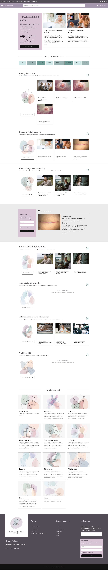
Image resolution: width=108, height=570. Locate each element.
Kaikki (57, 535)
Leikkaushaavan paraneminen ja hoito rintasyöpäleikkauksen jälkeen (80, 158)
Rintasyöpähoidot (60, 529)
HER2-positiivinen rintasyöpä (80, 97)
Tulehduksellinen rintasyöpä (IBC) (61, 98)
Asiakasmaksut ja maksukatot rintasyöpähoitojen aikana (80, 341)
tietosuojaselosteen (28, 227)
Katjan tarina (34, 529)
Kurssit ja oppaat (35, 526)
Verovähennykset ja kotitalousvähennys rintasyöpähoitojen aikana (61, 342)
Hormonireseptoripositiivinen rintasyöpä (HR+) (44, 122)
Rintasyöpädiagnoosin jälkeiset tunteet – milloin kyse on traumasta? (62, 194)
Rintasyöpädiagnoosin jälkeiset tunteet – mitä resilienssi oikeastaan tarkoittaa (44, 194)
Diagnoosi (58, 526)
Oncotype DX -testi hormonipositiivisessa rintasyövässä (42, 99)
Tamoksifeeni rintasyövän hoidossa (75, 31)
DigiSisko (63, 566)
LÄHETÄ (26, 230)
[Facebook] (102, 2)
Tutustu (64, 233)
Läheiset (58, 533)
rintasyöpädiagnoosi (25, 75)
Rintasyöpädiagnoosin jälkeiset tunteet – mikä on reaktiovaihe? (80, 193)
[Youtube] (104, 2)
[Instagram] (100, 2)
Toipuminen (59, 531)
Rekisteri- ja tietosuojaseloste (39, 533)
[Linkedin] (106, 2)
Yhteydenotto (34, 531)
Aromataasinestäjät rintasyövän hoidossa (53, 31)
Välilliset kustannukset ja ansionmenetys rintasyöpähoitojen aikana (45, 342)
